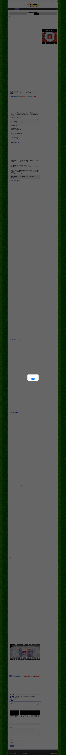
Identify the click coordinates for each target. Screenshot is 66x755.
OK (33, 378)
